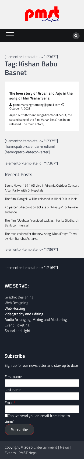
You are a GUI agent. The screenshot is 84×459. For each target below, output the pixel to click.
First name (13, 376)
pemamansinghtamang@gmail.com (36, 105)
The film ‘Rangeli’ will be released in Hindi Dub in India (41, 198)
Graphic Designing (19, 297)
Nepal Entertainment (25, 88)
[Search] (76, 35)
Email (9, 402)
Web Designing (16, 302)
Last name (13, 389)
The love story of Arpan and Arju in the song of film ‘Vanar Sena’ (41, 96)
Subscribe (19, 429)
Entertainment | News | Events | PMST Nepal (38, 450)
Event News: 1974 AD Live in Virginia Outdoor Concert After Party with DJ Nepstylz (42, 188)
